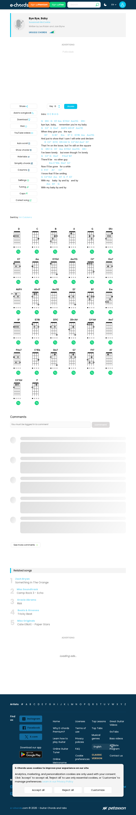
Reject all (68, 790)
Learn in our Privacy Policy (57, 781)
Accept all (38, 790)
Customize (98, 790)
